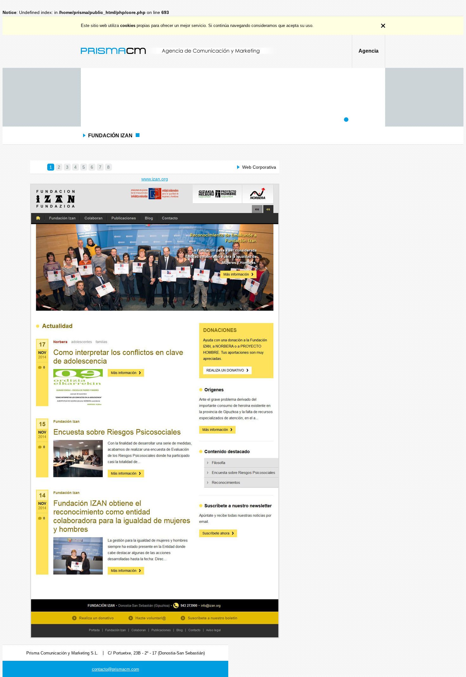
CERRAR (383, 25)
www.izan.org (154, 178)
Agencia (369, 51)
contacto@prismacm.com (115, 669)
